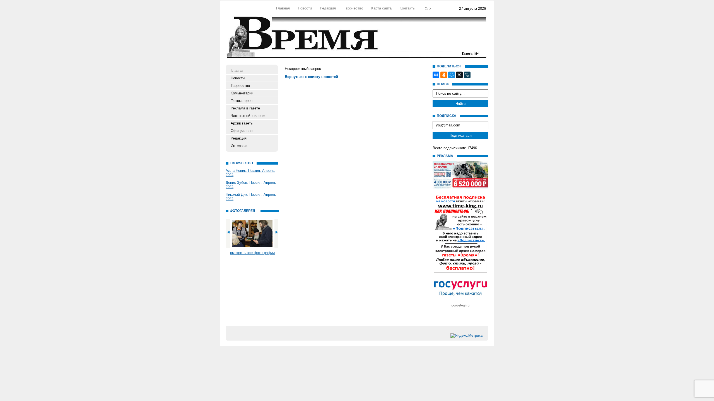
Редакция (328, 8)
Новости (305, 8)
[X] (459, 75)
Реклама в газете (245, 108)
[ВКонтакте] (436, 75)
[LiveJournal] (467, 75)
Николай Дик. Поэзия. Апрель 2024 (251, 196)
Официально (241, 131)
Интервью (239, 146)
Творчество (353, 8)
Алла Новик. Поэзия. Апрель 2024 (250, 172)
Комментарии (242, 93)
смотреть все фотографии (252, 253)
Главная (283, 8)
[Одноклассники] (443, 75)
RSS (427, 8)
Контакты (407, 8)
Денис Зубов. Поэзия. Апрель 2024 (251, 184)
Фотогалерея (241, 101)
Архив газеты (242, 123)
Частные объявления (248, 116)
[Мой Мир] (451, 75)
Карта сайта (381, 8)
